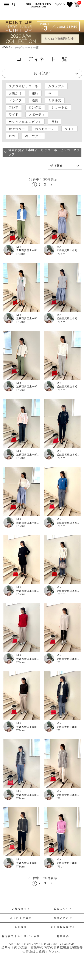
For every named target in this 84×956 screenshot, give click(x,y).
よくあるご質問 (21, 917)
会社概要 (21, 927)
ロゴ (12, 136)
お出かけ (15, 93)
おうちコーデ (45, 129)
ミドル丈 (54, 100)
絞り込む (42, 73)
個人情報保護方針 (63, 927)
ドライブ (15, 100)
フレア (14, 107)
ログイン (59, 4)
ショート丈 (59, 107)
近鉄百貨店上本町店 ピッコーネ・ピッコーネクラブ (28, 250)
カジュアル (56, 86)
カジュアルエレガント (25, 121)
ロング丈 (35, 107)
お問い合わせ (63, 917)
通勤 (35, 100)
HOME (6, 47)
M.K (18, 247)
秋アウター (17, 129)
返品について (63, 908)
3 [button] (45, 184)
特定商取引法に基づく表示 (21, 936)
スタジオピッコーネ (23, 86)
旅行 (35, 93)
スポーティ (37, 114)
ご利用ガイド (21, 908)
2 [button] (39, 184)
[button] (51, 185)
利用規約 (63, 936)
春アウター (33, 136)
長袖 (54, 121)
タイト (69, 129)
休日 (51, 93)
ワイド (14, 114)
